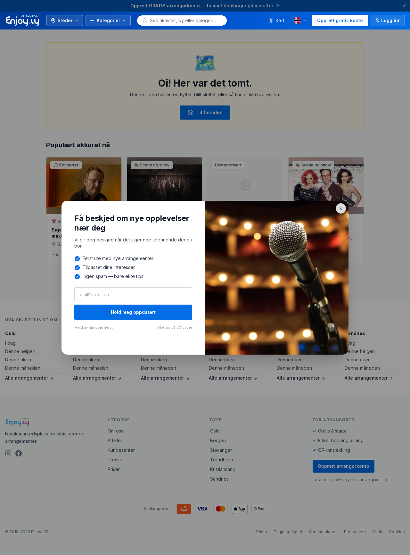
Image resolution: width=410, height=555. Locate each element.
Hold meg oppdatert (133, 312)
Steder (65, 20)
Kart (279, 20)
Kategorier (108, 20)
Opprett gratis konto (340, 20)
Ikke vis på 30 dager (174, 327)
